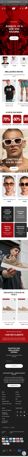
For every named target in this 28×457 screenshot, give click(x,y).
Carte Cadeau (23, 4)
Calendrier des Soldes (6, 403)
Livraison (4, 4)
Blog (17, 399)
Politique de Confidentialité (5, 413)
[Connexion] (20, 8)
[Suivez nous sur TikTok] (21, 415)
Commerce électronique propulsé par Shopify (17, 432)
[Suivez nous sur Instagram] (24, 412)
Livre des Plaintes (5, 416)
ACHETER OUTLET (14, 385)
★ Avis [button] (27, 229)
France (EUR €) (5, 427)
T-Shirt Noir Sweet (9, 104)
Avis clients (18, 396)
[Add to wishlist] (15, 81)
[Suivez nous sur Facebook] (17, 412)
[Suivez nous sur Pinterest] (17, 415)
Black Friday (18, 403)
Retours (8, 4)
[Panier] (25, 8)
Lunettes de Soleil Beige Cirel (9, 199)
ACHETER (14, 38)
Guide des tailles (15, 4)
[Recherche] (4, 8)
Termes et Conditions (6, 410)
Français (12, 427)
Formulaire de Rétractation (5, 421)
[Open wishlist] (23, 8)
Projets (3, 418)
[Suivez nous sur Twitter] (21, 412)
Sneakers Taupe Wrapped (9, 322)
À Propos (17, 394)
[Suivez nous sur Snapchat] (24, 415)
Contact (3, 394)
